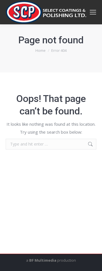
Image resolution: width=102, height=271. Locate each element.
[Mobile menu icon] (93, 12)
